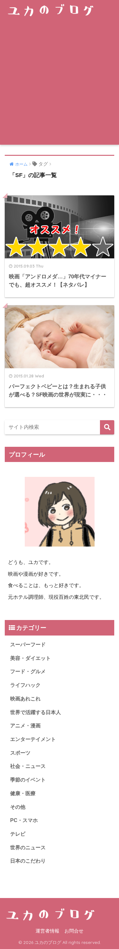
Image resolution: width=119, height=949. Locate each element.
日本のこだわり (28, 861)
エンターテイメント (33, 739)
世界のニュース (28, 847)
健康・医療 (23, 793)
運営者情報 (47, 930)
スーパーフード (28, 644)
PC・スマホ (24, 820)
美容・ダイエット (30, 658)
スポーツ (20, 753)
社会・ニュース (28, 766)
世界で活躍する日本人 (35, 712)
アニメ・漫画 (25, 725)
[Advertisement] (59, 82)
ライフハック (25, 685)
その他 (17, 807)
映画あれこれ (25, 698)
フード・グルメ (28, 671)
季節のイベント (28, 779)
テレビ (17, 834)
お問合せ (73, 930)
